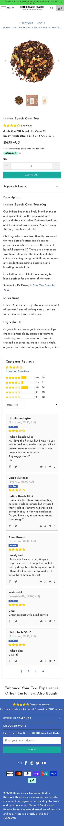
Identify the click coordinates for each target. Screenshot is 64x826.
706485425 (9, 818)
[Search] (52, 8)
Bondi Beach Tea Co (25, 793)
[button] (12, 125)
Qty (5, 159)
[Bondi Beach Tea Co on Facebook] (25, 763)
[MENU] (1, 8)
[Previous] (5, 61)
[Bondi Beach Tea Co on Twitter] (37, 763)
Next (40, 23)
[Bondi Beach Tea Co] (32, 8)
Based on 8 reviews (17, 371)
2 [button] (28, 671)
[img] (32, 431)
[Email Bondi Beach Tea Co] (19, 763)
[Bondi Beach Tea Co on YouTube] (44, 763)
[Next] (58, 61)
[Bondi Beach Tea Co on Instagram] (31, 763)
